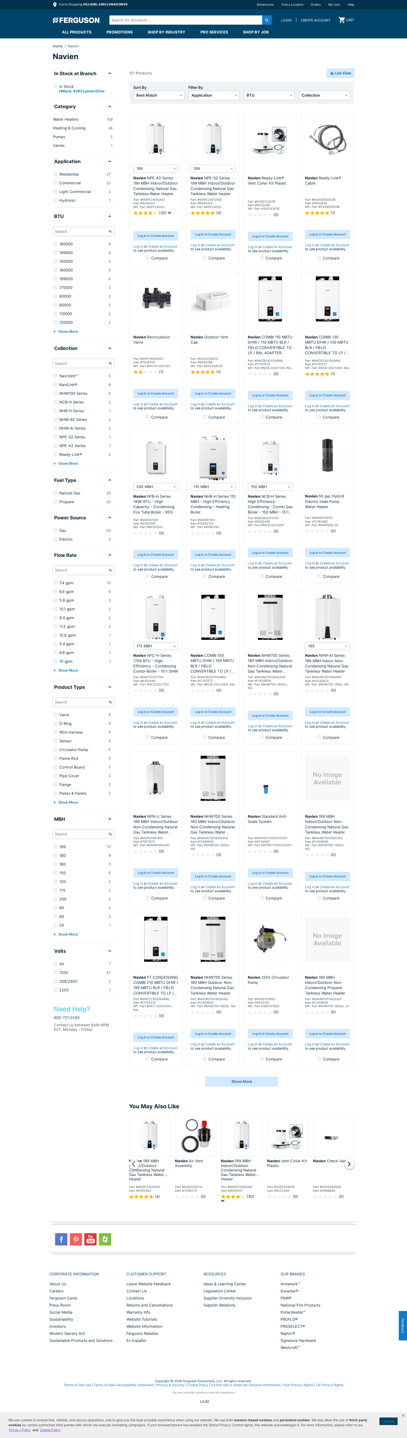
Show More (242, 1081)
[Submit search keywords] (267, 20)
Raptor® (288, 1333)
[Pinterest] (76, 1239)
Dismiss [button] (388, 1421)
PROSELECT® (293, 1326)
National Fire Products (300, 1305)
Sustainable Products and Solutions (81, 1340)
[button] (403, 1415)
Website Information (144, 1326)
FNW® (286, 1298)
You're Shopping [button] (93, 4)
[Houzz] (105, 1239)
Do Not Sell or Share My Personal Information (245, 1385)
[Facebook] (61, 1239)
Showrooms (265, 4)
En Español (136, 1340)
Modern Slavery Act (67, 1333)
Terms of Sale (104, 1385)
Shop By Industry (166, 32)
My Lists (334, 4)
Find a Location (292, 4)
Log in (138, 246)
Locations (135, 1298)
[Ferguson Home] (76, 20)
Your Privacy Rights (298, 1385)
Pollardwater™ (293, 1312)
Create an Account (162, 246)
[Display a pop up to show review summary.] (170, 214)
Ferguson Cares (63, 1298)
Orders (316, 4)
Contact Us (136, 1291)
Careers (56, 1291)
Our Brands (293, 1274)
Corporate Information (74, 1274)
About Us (57, 1284)
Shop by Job (256, 32)
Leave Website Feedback (148, 1284)
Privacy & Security (170, 1385)
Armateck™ (290, 1284)
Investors (57, 1326)
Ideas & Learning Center (225, 1284)
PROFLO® (289, 1319)
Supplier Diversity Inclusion (228, 1298)
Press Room (60, 1305)
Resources (215, 1274)
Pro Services (214, 32)
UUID (204, 1401)
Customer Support (146, 1274)
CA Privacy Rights (329, 1385)
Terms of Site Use (77, 1385)
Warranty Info (138, 1312)
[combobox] (186, 20)
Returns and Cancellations (149, 1305)
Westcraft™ (290, 1347)
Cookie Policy (197, 1385)
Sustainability (61, 1319)
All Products (76, 32)
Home (58, 46)
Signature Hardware (298, 1340)
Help (351, 4)
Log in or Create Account (156, 236)
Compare (159, 258)
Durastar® (289, 1291)
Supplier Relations (220, 1305)
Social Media (60, 1312)
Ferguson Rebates (142, 1333)
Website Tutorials (141, 1319)
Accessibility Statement (136, 1385)
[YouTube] (90, 1239)
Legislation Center (220, 1291)
